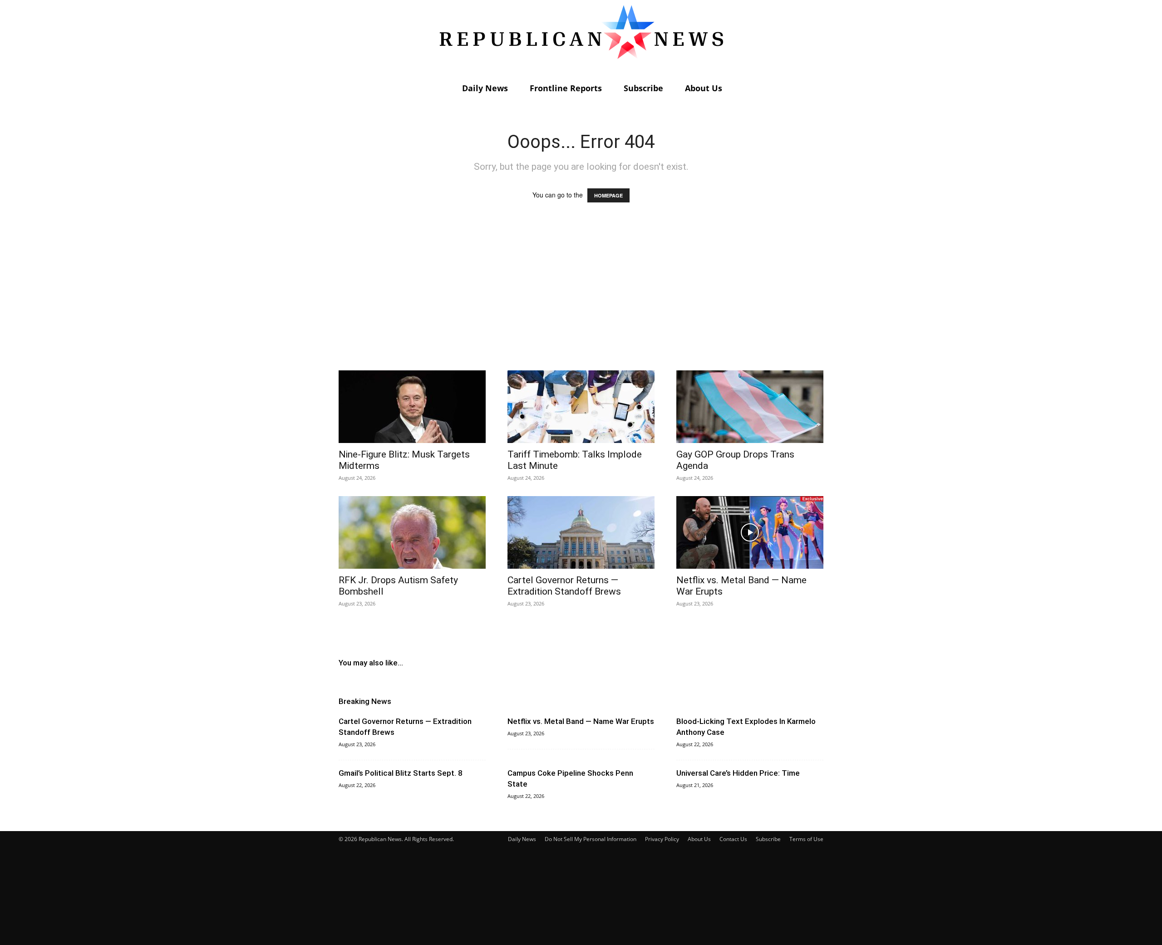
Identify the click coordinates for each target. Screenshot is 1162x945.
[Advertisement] (581, 295)
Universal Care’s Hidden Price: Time (738, 773)
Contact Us (733, 839)
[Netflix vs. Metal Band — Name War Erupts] (749, 532)
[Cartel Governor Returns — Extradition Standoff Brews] (581, 532)
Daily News (485, 88)
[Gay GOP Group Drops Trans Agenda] (749, 406)
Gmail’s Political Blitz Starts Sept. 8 (401, 773)
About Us (703, 88)
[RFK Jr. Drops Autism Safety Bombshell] (412, 532)
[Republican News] (581, 38)
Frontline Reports (566, 88)
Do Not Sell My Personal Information (590, 839)
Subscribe (643, 88)
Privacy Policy (662, 839)
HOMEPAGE (608, 195)
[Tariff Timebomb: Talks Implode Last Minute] (581, 406)
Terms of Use (806, 839)
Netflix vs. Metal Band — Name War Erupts (580, 721)
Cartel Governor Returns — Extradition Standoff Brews (564, 586)
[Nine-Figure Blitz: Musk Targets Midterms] (412, 406)
